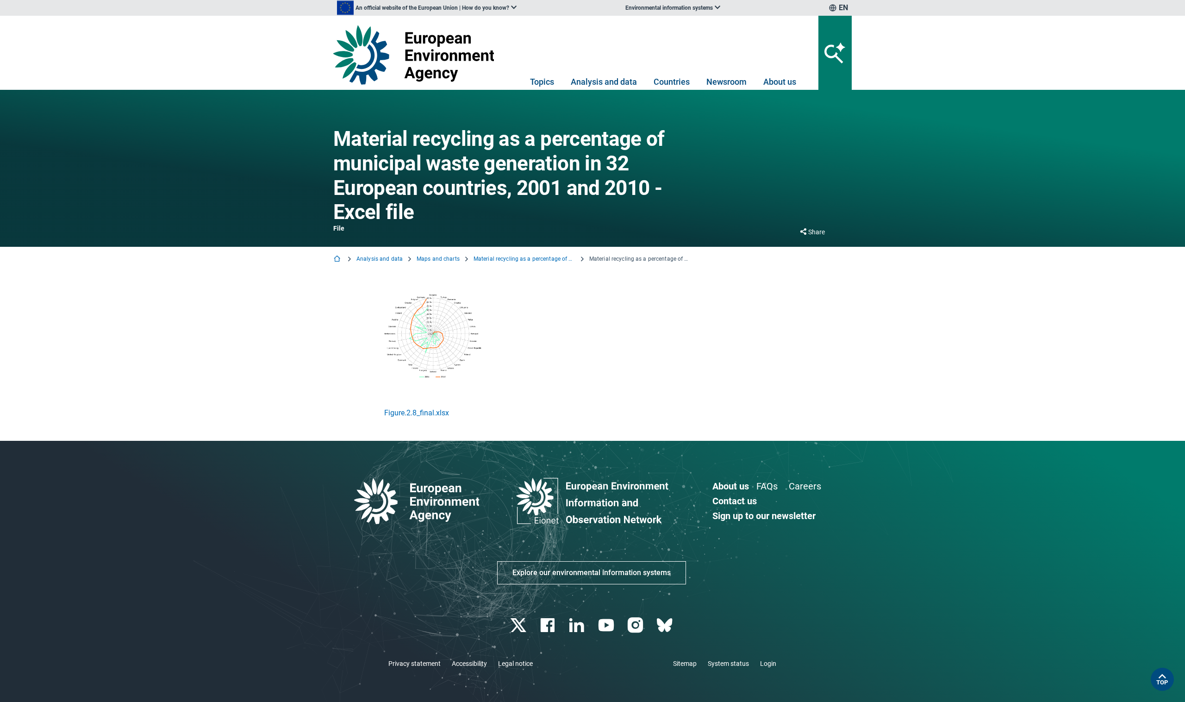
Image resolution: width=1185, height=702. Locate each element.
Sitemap (685, 663)
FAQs (767, 486)
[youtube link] (607, 625)
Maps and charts (438, 259)
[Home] (338, 259)
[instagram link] (636, 625)
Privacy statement (414, 663)
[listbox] (426, 8)
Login (768, 663)
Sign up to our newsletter (764, 515)
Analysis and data (604, 82)
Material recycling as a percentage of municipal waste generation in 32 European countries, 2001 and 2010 (524, 259)
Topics (542, 82)
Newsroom (726, 82)
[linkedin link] (578, 625)
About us (779, 82)
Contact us (734, 501)
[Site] (417, 55)
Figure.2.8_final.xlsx (416, 412)
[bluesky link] (665, 625)
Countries (672, 82)
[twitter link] (519, 625)
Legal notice (515, 663)
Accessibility (469, 663)
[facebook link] (549, 625)
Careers (805, 486)
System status (728, 663)
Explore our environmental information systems (591, 572)
